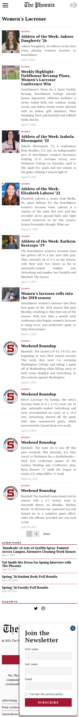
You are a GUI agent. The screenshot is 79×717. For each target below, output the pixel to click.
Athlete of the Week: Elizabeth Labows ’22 (40, 191)
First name (31, 649)
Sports (25, 31)
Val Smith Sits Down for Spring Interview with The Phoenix (36, 564)
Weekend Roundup (38, 346)
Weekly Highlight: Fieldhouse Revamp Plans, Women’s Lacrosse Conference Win (45, 78)
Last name (31, 664)
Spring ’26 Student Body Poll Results (29, 576)
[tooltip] (36, 608)
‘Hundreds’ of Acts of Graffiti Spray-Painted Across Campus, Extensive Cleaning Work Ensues (39, 549)
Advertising (9, 700)
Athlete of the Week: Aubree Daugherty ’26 (47, 39)
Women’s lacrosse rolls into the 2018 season (47, 296)
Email (28, 679)
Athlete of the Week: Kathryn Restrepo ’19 (48, 243)
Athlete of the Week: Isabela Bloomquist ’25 (47, 139)
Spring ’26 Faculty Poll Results (25, 587)
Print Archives (11, 707)
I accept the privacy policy (46, 694)
